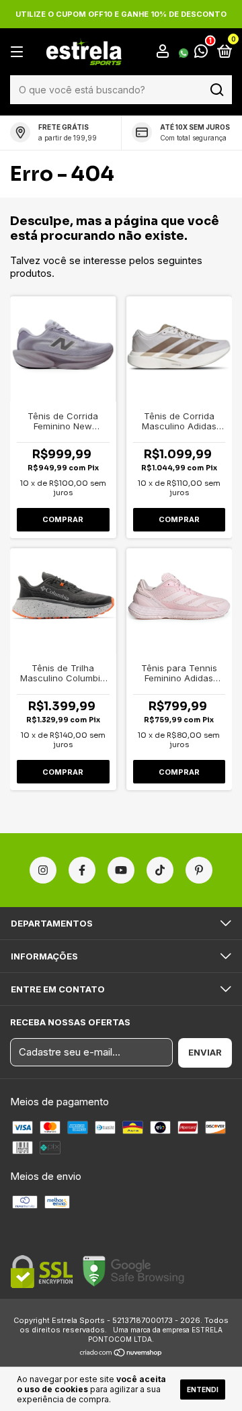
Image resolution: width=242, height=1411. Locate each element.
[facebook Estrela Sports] (82, 870)
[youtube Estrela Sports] (121, 870)
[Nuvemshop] (121, 1353)
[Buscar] (216, 90)
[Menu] (19, 52)
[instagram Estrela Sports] (43, 870)
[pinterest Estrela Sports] (199, 870)
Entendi (202, 1389)
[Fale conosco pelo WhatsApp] (193, 52)
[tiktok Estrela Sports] (160, 870)
